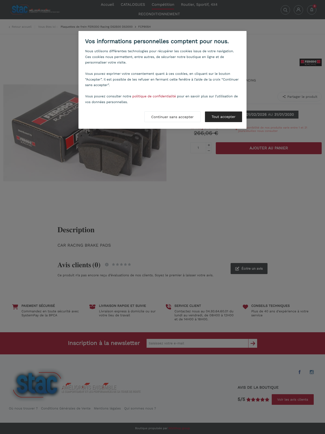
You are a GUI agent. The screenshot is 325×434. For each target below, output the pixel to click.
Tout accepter (223, 117)
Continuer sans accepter (172, 117)
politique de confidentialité (154, 96)
